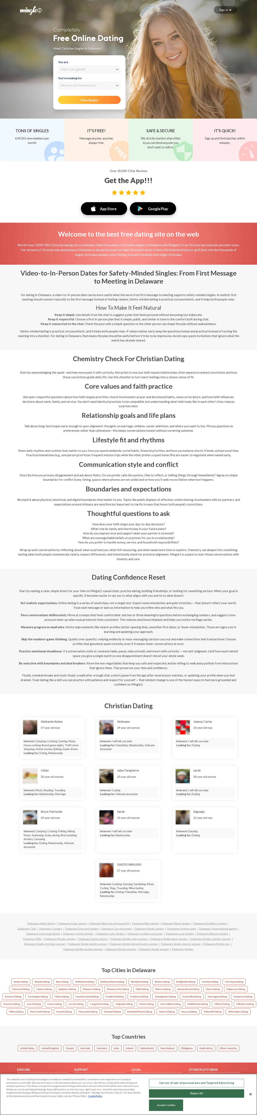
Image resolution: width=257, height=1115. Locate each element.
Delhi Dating (142, 989)
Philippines (187, 1048)
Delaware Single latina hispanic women (134, 944)
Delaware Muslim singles (60, 939)
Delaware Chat (26, 928)
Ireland (129, 1048)
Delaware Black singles (176, 923)
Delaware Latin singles (111, 933)
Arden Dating (21, 981)
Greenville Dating (191, 996)
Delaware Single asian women (129, 939)
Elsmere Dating (13, 996)
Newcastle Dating (88, 1011)
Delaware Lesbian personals (145, 933)
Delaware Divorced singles (81, 928)
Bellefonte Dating (84, 981)
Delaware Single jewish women (87, 944)
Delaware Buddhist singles (210, 923)
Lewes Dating (54, 1003)
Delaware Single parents (121, 949)
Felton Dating (62, 996)
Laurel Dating (34, 1003)
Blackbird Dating (139, 981)
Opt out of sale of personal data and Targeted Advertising (196, 1082)
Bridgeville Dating (185, 981)
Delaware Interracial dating (43, 933)
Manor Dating (146, 1003)
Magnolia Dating (124, 1003)
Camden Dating (210, 981)
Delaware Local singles (180, 933)
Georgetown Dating (165, 996)
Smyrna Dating (189, 1011)
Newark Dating (64, 1011)
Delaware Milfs (32, 939)
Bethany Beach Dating (112, 981)
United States (27, 1048)
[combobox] (89, 69)
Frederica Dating (139, 996)
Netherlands (147, 1048)
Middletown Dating (197, 1003)
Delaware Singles (183, 949)
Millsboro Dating (245, 1003)
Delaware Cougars (50, 928)
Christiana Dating (234, 981)
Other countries (228, 1048)
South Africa (206, 1048)
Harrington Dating (217, 996)
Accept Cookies (166, 1105)
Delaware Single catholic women (211, 939)
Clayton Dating (44, 989)
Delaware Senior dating (93, 939)
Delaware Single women (154, 949)
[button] (225, 10)
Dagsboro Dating (67, 989)
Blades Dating (162, 981)
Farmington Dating (38, 996)
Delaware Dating (91, 989)
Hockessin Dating (243, 996)
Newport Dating (112, 1011)
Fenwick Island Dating (87, 996)
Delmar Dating (162, 989)
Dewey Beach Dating (188, 989)
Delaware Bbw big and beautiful (109, 923)
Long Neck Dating (99, 1003)
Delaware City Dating (118, 989)
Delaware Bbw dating (145, 923)
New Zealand (167, 1048)
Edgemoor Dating (235, 989)
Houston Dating (11, 1003)
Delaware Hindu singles (149, 928)
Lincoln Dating (76, 1003)
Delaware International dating (218, 928)
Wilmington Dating (238, 1011)
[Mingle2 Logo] (31, 10)
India (116, 1048)
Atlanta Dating (42, 981)
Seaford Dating (167, 1011)
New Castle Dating (39, 1011)
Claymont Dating (21, 989)
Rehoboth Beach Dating (139, 1011)
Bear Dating (62, 981)
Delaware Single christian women (44, 944)
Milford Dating (222, 1003)
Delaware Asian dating (72, 923)
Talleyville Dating (212, 1011)
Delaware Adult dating (41, 923)
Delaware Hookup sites (181, 928)
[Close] (250, 1094)
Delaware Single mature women (181, 944)
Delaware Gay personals (116, 928)
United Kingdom (50, 1048)
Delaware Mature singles (212, 933)
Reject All (196, 1093)
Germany (102, 1048)
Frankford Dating (114, 996)
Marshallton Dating (170, 1003)
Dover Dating (213, 989)
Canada (70, 1048)
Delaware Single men (217, 944)
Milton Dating (16, 1011)
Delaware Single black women (169, 939)
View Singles (89, 100)
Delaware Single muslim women (83, 949)
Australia (85, 1048)
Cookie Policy (95, 1096)
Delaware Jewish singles (78, 933)
